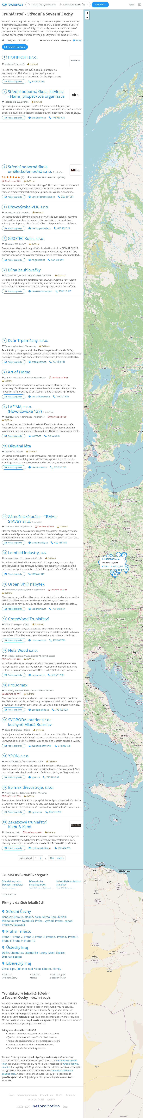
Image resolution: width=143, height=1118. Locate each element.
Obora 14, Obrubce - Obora (17, 730)
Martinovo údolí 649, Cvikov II (18, 526)
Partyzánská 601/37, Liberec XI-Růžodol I (23, 558)
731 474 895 (64, 848)
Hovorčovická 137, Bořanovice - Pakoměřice (24, 417)
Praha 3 (29, 937)
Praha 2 (18, 937)
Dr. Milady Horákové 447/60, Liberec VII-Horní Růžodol (29, 656)
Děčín (5, 953)
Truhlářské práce (65, 888)
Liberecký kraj (18, 963)
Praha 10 (29, 941)
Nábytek (12, 40)
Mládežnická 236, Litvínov (16, 101)
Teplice (60, 953)
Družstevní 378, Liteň (14, 64)
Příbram (7, 925)
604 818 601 (57, 259)
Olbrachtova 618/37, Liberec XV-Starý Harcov (25, 377)
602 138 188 (60, 542)
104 (52, 858)
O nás (59, 1095)
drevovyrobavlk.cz (41, 228)
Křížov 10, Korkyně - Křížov (16, 624)
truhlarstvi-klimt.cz (41, 848)
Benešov (7, 917)
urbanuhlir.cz (39, 608)
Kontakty (70, 1095)
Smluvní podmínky (27, 1095)
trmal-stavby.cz (40, 542)
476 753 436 (58, 117)
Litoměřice (31, 953)
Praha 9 (18, 941)
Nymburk (28, 921)
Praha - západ (63, 921)
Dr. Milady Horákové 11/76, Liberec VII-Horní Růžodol (29, 690)
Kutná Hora (49, 917)
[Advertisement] (41, 142)
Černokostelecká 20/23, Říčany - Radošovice (24, 589)
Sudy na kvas (9, 888)
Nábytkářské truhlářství (68, 881)
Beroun (18, 917)
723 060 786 (59, 640)
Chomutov (16, 953)
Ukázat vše (7, 894)
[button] (126, 570)
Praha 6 (62, 937)
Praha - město (18, 931)
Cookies (51, 1099)
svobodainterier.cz (41, 745)
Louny (43, 953)
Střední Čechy (18, 911)
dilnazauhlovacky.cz (42, 291)
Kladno (28, 917)
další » (60, 858)
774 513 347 (65, 291)
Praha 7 (73, 937)
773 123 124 (61, 709)
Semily (57, 969)
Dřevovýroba (36, 881)
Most (51, 953)
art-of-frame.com (41, 396)
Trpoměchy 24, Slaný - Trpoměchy (20, 346)
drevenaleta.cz (39, 467)
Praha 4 (40, 937)
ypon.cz (36, 777)
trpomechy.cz (39, 361)
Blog (65, 1106)
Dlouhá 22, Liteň (12, 832)
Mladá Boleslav (11, 921)
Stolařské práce (37, 884)
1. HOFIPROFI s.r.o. (111, 559)
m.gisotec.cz (38, 259)
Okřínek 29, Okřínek (13, 451)
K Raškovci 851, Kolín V (15, 244)
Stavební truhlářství (12, 884)
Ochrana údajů (36, 1099)
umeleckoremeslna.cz (43, 196)
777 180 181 (59, 361)
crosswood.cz (39, 640)
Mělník (62, 917)
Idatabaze (15, 4)
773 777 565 (63, 396)
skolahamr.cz (39, 117)
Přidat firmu (46, 1095)
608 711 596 (58, 675)
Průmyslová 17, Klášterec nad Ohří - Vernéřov (25, 793)
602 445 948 (38, 574)
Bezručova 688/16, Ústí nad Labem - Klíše (23, 761)
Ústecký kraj (17, 947)
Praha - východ (44, 921)
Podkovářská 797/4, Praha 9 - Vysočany (47, 177)
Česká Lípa (8, 969)
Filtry (78, 40)
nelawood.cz (38, 675)
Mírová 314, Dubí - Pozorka (16, 212)
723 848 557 (59, 608)
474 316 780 (55, 812)
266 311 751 (67, 196)
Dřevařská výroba (11, 881)
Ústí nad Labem (12, 957)
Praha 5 (51, 937)
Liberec (46, 969)
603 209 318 (63, 228)
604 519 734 (38, 81)
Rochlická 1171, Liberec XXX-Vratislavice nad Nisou (28, 275)
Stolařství (61, 884)
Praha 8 (7, 941)
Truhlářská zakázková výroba (44, 888)
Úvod (11, 1095)
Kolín (38, 917)
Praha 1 (7, 937)
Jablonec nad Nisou (29, 969)
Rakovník (19, 925)
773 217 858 (64, 745)
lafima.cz (36, 435)
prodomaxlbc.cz (40, 709)
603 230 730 (60, 467)
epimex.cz (37, 812)
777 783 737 (53, 777)
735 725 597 (54, 435)
